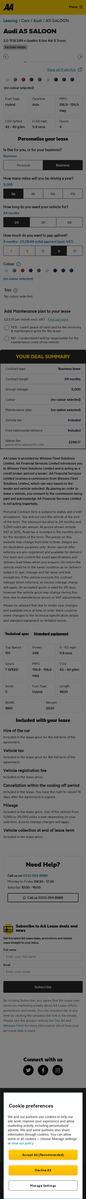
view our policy (22, 1143)
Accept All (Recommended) (43, 1155)
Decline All (43, 1170)
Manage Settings (43, 1186)
